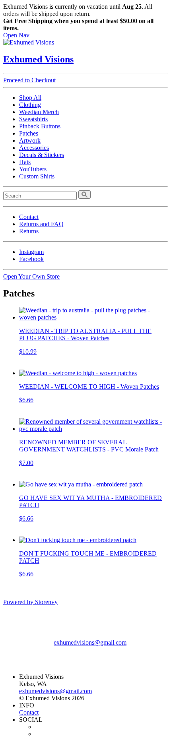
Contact (29, 216)
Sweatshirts (33, 119)
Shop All (30, 97)
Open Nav (16, 35)
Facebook (31, 259)
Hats (25, 162)
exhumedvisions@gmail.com (90, 642)
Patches (28, 133)
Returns (29, 231)
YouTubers (33, 169)
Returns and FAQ (41, 224)
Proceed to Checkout (29, 80)
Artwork (30, 140)
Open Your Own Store (31, 276)
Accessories (34, 147)
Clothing (30, 104)
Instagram (31, 251)
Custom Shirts (36, 176)
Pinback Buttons (39, 126)
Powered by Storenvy (30, 602)
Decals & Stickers (41, 154)
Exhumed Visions (38, 59)
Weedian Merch (39, 111)
